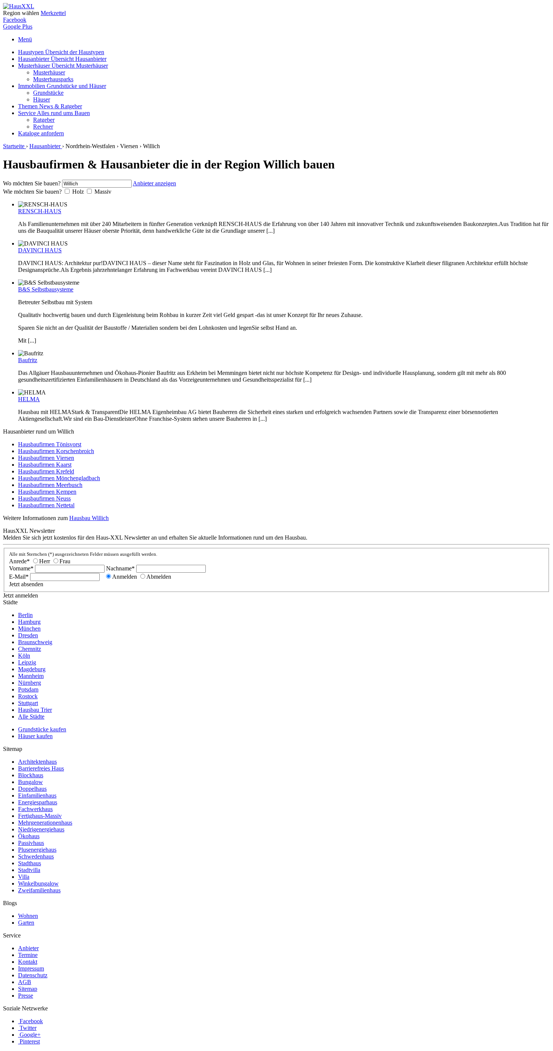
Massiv (102, 191)
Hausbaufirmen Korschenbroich (56, 451)
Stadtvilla (29, 870)
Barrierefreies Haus (41, 768)
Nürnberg (29, 682)
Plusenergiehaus (37, 849)
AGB (24, 982)
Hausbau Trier (35, 710)
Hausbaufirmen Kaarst (44, 464)
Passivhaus (31, 843)
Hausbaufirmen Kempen (47, 491)
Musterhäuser (63, 65)
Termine (28, 955)
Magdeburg (32, 669)
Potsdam (28, 689)
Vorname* (21, 568)
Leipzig (27, 662)
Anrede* (19, 561)
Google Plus (17, 26)
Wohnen (28, 916)
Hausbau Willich (89, 518)
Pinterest (30, 1041)
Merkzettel (53, 13)
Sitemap (27, 989)
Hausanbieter (62, 59)
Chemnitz (29, 649)
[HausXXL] (18, 6)
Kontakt (27, 961)
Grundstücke (48, 92)
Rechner (43, 126)
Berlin (25, 615)
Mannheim (31, 676)
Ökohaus (29, 836)
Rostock (28, 696)
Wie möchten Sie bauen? (32, 191)
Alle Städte (31, 716)
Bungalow (30, 782)
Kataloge (41, 133)
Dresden (28, 635)
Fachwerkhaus (35, 809)
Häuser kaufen (35, 736)
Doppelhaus (32, 789)
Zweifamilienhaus (39, 890)
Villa (23, 877)
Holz (78, 191)
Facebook (14, 20)
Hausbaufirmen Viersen (46, 458)
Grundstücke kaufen (42, 729)
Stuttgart (28, 703)
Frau (64, 561)
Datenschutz (32, 975)
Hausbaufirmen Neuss (44, 498)
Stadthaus (29, 863)
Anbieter (28, 948)
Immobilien (62, 86)
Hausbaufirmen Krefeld (46, 471)
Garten (26, 922)
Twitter (28, 1028)
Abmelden (158, 576)
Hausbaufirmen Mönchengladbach (59, 478)
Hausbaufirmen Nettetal (46, 505)
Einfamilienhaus (37, 795)
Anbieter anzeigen (154, 183)
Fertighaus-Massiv (40, 816)
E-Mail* (19, 576)
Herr (44, 561)
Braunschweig (35, 642)
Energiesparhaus (37, 802)
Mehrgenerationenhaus (45, 822)
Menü (25, 39)
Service (54, 113)
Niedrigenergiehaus (41, 829)
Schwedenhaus (36, 856)
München (29, 628)
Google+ (30, 1034)
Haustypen (61, 52)
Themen (50, 106)
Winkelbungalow (38, 883)
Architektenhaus (37, 761)
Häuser (41, 99)
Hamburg (29, 622)
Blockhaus (30, 775)
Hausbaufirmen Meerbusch (50, 485)
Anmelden (124, 576)
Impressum (31, 968)
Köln (24, 655)
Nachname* (120, 568)
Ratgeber (44, 120)
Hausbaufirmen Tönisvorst (49, 444)
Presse (25, 995)
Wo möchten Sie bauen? (32, 183)
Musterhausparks (53, 79)
